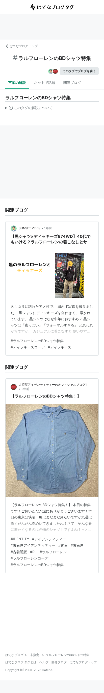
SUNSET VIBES (29, 228)
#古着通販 (19, 552)
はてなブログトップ (83, 662)
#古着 (63, 545)
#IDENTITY (20, 539)
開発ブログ (59, 662)
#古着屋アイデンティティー (33, 545)
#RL (33, 552)
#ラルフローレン (53, 552)
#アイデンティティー (49, 539)
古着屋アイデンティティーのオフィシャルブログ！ (53, 384)
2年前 (25, 389)
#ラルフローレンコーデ (29, 558)
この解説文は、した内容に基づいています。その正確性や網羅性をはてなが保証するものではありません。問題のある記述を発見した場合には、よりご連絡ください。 (29, 109)
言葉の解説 (17, 82)
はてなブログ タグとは (20, 662)
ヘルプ (43, 662)
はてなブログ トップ (24, 46)
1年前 (48, 228)
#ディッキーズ (59, 347)
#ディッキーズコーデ (28, 347)
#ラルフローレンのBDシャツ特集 (37, 341)
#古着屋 (77, 545)
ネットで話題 (44, 82)
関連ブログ (72, 82)
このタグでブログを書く (79, 71)
